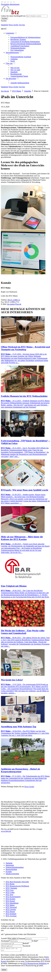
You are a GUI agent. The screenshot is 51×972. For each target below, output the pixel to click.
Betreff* (26, 943)
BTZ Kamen (10, 899)
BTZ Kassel (10, 901)
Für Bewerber (11, 79)
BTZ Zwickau (11, 916)
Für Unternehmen (17, 50)
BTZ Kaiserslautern (13, 897)
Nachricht (26, 946)
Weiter (4, 970)
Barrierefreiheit (11, 869)
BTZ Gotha (10, 892)
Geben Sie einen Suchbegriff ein (13, 16)
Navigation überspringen (10, 4)
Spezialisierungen (12, 52)
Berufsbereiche (16, 74)
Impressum (10, 865)
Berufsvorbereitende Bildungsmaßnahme (25, 44)
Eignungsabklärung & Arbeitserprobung (25, 37)
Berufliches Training (18, 39)
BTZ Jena (9, 895)
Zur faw (22, 25)
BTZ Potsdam (11, 914)
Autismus (14, 59)
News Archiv (14, 25)
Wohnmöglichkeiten (18, 48)
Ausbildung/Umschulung (19, 46)
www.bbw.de (6, 831)
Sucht (12, 61)
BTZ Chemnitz (11, 888)
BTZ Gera (10, 890)
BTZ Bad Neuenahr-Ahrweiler (17, 882)
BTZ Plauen (10, 912)
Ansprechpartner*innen (19, 76)
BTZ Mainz (16, 91)
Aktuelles (27, 91)
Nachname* (5, 941)
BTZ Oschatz (11, 909)
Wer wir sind (15, 70)
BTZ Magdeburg (12, 903)
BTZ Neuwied (11, 907)
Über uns (9, 63)
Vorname (22, 938)
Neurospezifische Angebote (20, 57)
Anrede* (4, 938)
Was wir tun (14, 68)
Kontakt (9, 872)
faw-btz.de (5, 91)
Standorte (4, 25)
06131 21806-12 (14, 300)
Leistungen (10, 33)
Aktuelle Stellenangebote (19, 83)
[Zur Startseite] (10, 14)
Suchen (4, 21)
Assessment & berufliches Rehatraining (25, 42)
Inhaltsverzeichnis (12, 874)
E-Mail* (35, 941)
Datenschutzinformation (15, 867)
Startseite (9, 863)
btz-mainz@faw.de (14, 304)
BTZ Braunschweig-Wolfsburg (17, 886)
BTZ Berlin (10, 884)
